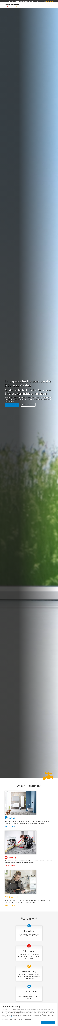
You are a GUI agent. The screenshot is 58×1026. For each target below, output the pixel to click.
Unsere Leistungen (12, 405)
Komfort (20, 1019)
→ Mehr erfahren (10, 826)
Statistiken (13, 1019)
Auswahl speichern (34, 1023)
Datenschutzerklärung (16, 1016)
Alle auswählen (47, 1023)
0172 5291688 (49, 1)
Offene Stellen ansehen (28, 405)
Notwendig (5, 1019)
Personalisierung (29, 1019)
